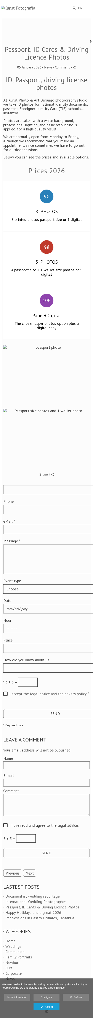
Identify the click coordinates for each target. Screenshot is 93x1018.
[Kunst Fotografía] (18, 8)
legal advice (68, 825)
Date (7, 600)
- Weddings (12, 946)
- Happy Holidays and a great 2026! (32, 912)
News (48, 67)
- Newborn (11, 962)
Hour (7, 620)
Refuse (77, 997)
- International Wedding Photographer (34, 901)
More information (17, 997)
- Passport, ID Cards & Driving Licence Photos (41, 907)
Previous (13, 873)
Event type (12, 581)
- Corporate (12, 973)
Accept (48, 1006)
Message (11, 541)
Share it (45, 474)
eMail (9, 521)
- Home (9, 940)
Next (30, 873)
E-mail (8, 775)
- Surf (7, 967)
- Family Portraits (17, 957)
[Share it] (74, 67)
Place (8, 640)
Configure (46, 997)
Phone (8, 501)
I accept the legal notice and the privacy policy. (48, 693)
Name (8, 758)
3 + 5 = (10, 682)
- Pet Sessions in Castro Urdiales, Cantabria (38, 917)
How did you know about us (26, 660)
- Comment (62, 67)
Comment (11, 791)
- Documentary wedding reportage (31, 896)
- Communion (13, 951)
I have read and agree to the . (43, 825)
